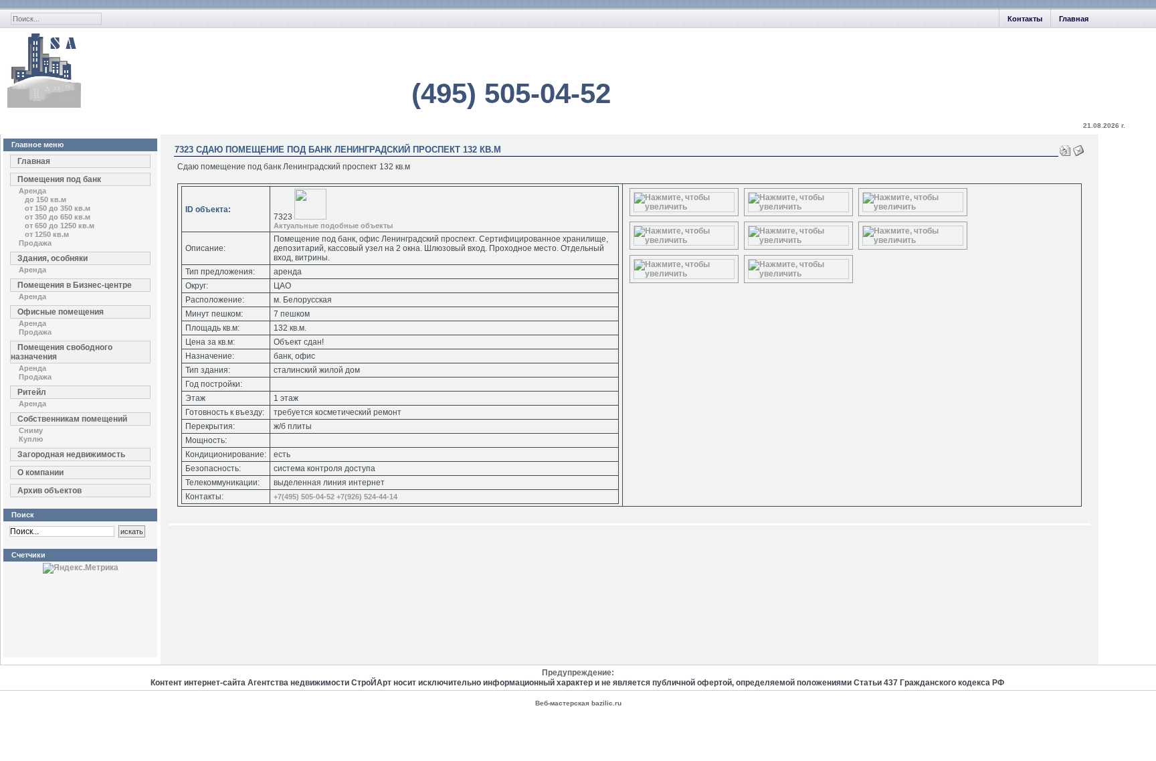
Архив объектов (49, 490)
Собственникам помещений (72, 419)
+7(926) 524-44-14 (366, 497)
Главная (1073, 19)
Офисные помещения (60, 312)
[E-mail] (1078, 148)
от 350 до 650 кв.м (57, 217)
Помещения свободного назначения (61, 352)
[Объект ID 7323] (684, 207)
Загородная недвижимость (71, 454)
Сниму (31, 430)
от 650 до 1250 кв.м (59, 226)
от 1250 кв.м (47, 234)
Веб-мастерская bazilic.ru (578, 703)
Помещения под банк (59, 179)
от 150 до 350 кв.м (57, 208)
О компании (40, 472)
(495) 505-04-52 (511, 93)
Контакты (1024, 19)
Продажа (35, 243)
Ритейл (31, 392)
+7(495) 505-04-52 (304, 497)
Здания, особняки (52, 258)
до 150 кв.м (45, 199)
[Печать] (1065, 148)
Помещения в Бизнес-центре (74, 285)
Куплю (31, 439)
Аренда (32, 191)
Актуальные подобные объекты (333, 226)
